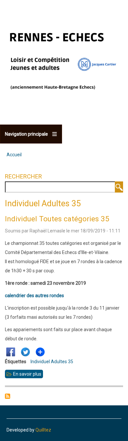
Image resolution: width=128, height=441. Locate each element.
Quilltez (43, 430)
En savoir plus (28, 374)
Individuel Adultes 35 (52, 361)
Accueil (14, 154)
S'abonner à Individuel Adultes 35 (7, 396)
